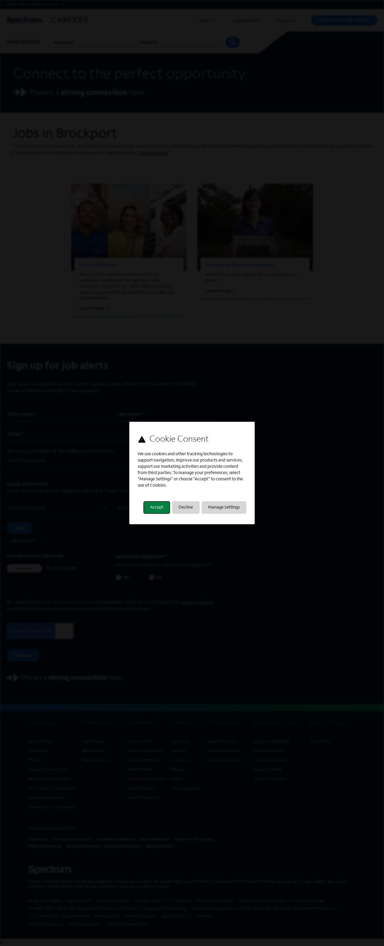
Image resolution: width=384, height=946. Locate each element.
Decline (186, 507)
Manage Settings (224, 507)
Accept (157, 507)
